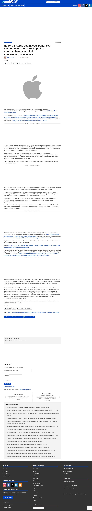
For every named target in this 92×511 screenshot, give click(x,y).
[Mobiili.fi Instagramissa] (79, 5)
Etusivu (5, 468)
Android (35, 488)
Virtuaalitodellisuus (38, 485)
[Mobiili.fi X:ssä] (86, 5)
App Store (6, 316)
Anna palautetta (67, 471)
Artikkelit (20, 5)
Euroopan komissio (19, 316)
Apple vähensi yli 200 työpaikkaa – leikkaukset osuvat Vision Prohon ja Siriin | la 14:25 (27, 429)
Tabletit (35, 476)
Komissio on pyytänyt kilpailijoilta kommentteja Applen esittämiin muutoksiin (30, 238)
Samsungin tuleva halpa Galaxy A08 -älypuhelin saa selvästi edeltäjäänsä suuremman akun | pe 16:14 (31, 450)
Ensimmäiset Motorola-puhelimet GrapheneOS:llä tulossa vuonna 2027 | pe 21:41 (26, 441)
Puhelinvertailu (6, 476)
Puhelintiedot (4, 5)
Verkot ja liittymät (37, 483)
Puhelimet (5, 471)
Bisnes (5, 42)
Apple (34, 490)
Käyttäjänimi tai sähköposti (11, 370)
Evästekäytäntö (7, 507)
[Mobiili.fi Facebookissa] (83, 5)
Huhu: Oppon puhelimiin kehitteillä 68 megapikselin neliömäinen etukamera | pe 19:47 (27, 444)
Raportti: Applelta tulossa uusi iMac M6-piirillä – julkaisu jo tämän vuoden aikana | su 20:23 (28, 407)
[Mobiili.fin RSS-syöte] (20, 485)
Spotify (33, 316)
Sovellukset (9, 42)
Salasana (6, 375)
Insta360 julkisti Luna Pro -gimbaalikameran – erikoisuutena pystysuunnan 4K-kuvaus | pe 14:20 (29, 453)
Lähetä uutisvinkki (68, 468)
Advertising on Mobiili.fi (69, 488)
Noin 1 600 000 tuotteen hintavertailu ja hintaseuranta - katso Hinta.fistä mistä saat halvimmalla (33, 312)
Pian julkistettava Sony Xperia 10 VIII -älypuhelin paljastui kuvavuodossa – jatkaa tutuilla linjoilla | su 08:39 (31, 418)
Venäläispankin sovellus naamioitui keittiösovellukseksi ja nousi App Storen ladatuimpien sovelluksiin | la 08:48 (32, 435)
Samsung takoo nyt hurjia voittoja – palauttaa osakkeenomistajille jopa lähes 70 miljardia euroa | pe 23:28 (31, 438)
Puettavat (35, 478)
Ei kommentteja (57, 42)
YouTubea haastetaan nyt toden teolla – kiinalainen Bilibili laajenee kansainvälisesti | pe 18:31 (28, 447)
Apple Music (11, 316)
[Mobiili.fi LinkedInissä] (90, 5)
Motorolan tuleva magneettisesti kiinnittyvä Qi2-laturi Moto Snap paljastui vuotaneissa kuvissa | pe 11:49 (31, 456)
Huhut (34, 500)
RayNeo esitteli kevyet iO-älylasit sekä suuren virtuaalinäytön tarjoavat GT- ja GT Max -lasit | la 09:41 (30, 432)
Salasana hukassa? (9, 386)
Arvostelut (35, 468)
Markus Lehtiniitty (10, 57)
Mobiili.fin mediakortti (68, 481)
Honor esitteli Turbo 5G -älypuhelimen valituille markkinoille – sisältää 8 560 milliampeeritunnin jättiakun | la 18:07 (33, 426)
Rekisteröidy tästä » (25, 389)
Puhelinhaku (6, 473)
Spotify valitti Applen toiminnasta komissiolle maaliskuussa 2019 (29, 120)
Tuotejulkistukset (37, 497)
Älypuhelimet (36, 473)
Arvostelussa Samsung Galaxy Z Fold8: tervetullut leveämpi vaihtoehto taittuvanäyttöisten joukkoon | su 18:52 (32, 410)
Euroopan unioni (27, 316)
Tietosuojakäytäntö (7, 505)
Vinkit (34, 471)
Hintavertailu (13, 5)
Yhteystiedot (66, 473)
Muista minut (8, 380)
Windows (35, 493)
